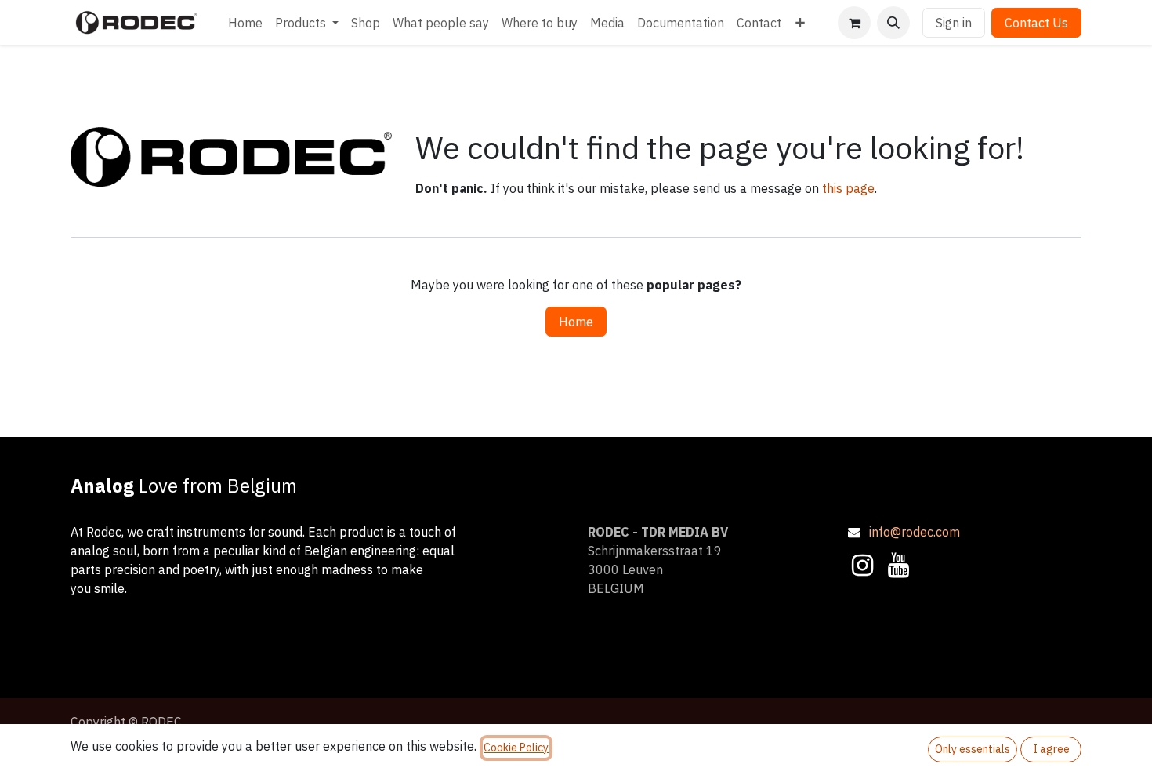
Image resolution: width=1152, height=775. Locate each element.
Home (576, 321)
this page (848, 188)
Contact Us (1036, 23)
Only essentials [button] (972, 749)
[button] (893, 22)
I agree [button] (1051, 749)
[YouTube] (898, 565)
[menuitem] (245, 22)
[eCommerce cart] (854, 22)
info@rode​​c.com (914, 532)
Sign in (954, 23)
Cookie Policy (516, 747)
